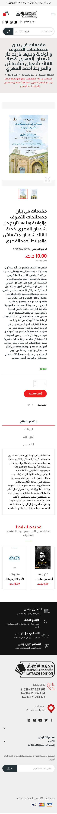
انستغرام (35, 720)
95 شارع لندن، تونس (35, 710)
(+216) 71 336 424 (33, 693)
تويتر (46, 720)
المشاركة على (32, 404)
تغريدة (29, 404)
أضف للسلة (35, 393)
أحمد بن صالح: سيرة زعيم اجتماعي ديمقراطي (43, 579)
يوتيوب (40, 720)
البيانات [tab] (28, 429)
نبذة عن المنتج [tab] (28, 421)
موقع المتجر (29, 21)
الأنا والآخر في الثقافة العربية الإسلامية (14, 579)
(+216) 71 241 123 (33, 697)
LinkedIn (29, 720)
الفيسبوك (52, 720)
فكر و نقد (14, 574)
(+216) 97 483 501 (33, 689)
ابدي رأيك (28, 436)
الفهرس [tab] (28, 444)
